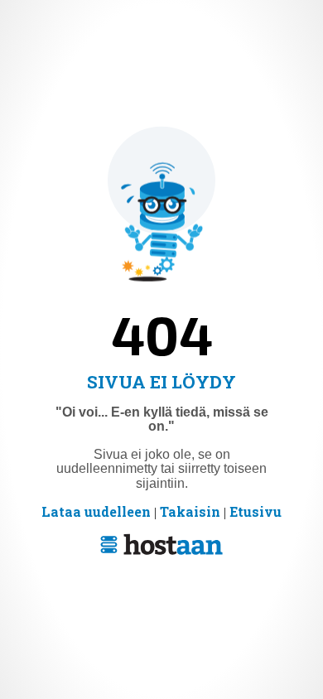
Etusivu (255, 511)
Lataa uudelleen (96, 511)
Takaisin (190, 511)
